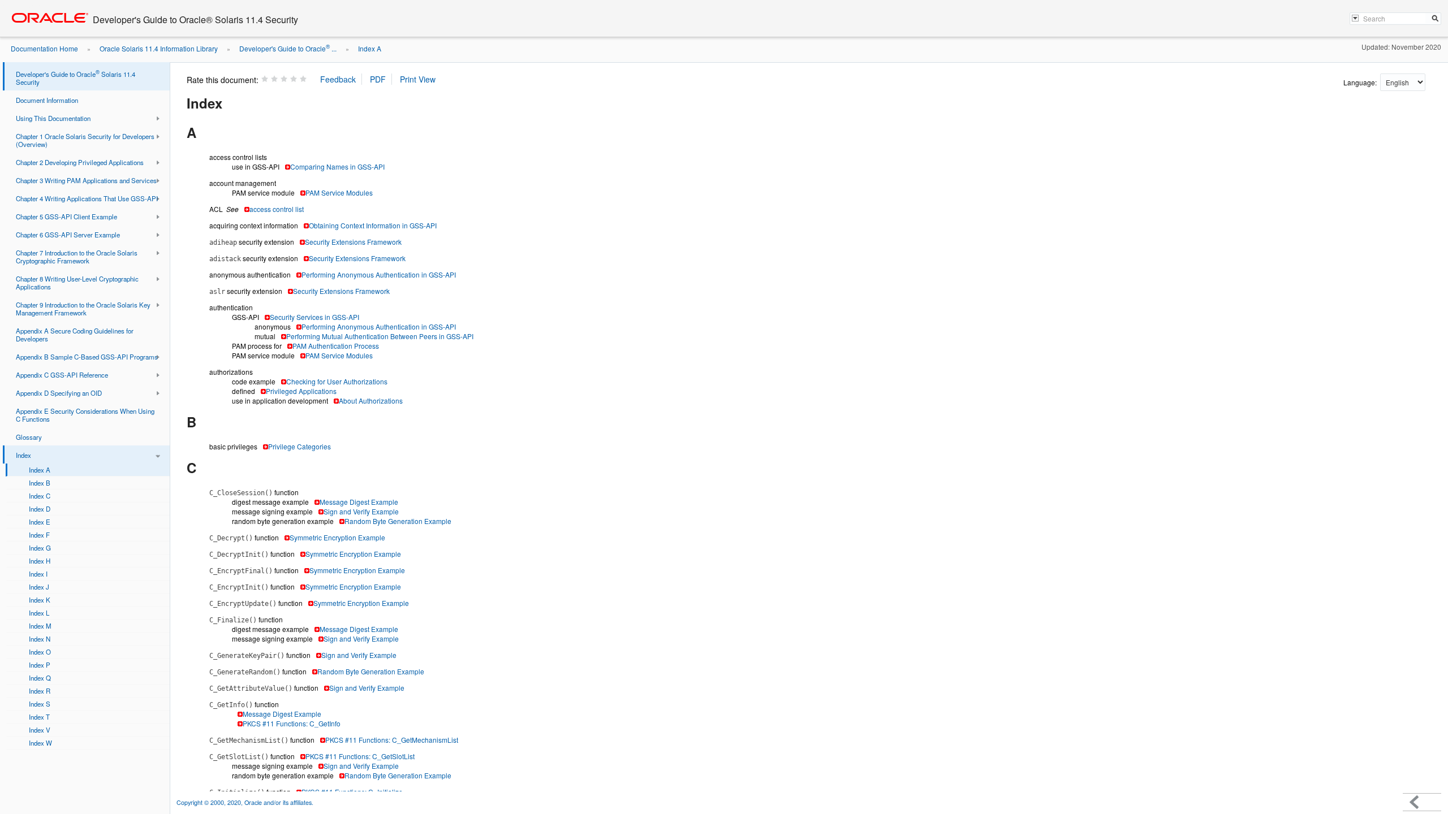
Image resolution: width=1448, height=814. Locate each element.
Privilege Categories (299, 446)
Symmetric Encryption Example (337, 537)
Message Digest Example (359, 501)
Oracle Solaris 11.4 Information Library (159, 48)
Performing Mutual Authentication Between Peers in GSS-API (379, 336)
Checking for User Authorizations (336, 381)
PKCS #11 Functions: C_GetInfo (292, 723)
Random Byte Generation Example (397, 521)
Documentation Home (44, 48)
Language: (1360, 82)
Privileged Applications (301, 391)
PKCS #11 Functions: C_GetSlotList (360, 756)
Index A (369, 48)
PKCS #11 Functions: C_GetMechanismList (391, 739)
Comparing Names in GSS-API (337, 166)
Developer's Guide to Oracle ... (288, 48)
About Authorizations (371, 400)
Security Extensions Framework (353, 241)
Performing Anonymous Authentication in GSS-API (378, 274)
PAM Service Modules (339, 192)
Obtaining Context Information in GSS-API (373, 225)
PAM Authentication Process (335, 345)
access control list (276, 209)
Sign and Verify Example (361, 511)
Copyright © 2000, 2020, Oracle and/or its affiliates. (245, 802)
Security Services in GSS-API (314, 317)
